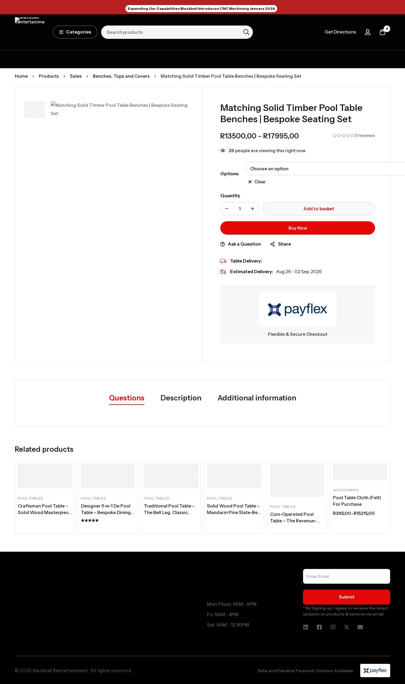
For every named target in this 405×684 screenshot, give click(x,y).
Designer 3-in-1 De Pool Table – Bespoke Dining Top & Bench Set (106, 512)
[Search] (246, 32)
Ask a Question (244, 244)
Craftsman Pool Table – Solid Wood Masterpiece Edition (44, 512)
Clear (260, 181)
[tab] (126, 398)
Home (21, 76)
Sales (76, 76)
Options (229, 173)
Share (284, 244)
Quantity (230, 195)
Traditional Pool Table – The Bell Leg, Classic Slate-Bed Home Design (169, 512)
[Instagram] (333, 627)
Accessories (346, 490)
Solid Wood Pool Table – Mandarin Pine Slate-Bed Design (234, 512)
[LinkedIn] (305, 627)
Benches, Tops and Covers (121, 76)
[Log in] (367, 32)
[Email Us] (360, 627)
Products (49, 76)
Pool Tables (30, 498)
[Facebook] (319, 627)
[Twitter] (346, 627)
